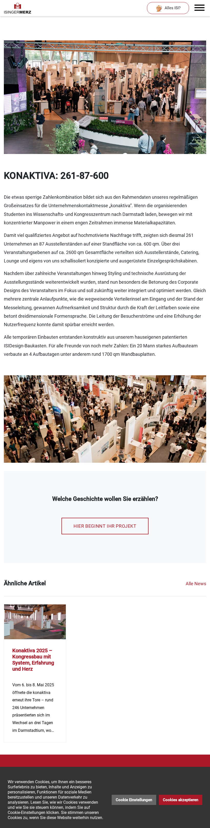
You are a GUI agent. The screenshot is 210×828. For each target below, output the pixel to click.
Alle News (196, 583)
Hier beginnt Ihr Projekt (105, 526)
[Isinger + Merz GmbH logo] (17, 8)
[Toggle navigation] (199, 8)
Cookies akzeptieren (180, 800)
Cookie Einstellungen (134, 800)
